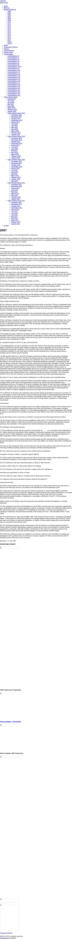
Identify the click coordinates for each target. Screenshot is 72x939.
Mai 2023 (14, 174)
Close (6, 3)
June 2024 (14, 149)
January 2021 (15, 224)
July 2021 (14, 211)
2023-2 (10, 43)
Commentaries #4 (13, 61)
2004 (9, 11)
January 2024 (15, 158)
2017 (9, 36)
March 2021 (15, 220)
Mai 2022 (14, 192)
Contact (6, 226)
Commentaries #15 (14, 79)
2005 (9, 13)
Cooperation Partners (11, 47)
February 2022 (16, 197)
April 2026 (11, 106)
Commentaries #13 (14, 76)
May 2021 (14, 217)
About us (7, 8)
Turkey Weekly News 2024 (16, 136)
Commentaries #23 (14, 93)
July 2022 (14, 215)
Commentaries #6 (13, 65)
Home (6, 6)
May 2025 (14, 127)
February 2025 (16, 133)
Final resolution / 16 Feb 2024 (10, 722)
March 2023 (15, 176)
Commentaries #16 (14, 81)
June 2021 (14, 213)
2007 (9, 17)
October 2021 (15, 206)
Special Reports (9, 51)
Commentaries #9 (13, 68)
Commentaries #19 (14, 86)
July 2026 (11, 101)
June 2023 (14, 172)
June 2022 (14, 190)
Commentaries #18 (14, 84)
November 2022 (16, 186)
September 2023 (16, 167)
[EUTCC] (3, 1)
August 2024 (15, 145)
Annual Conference (10, 9)
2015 (9, 33)
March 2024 (15, 154)
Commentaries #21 (14, 90)
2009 (9, 20)
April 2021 (14, 218)
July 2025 (14, 124)
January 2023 (15, 179)
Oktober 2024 (15, 142)
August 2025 (15, 122)
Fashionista (4, 938)
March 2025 (15, 131)
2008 (9, 18)
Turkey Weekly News (11, 97)
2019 (9, 40)
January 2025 (15, 134)
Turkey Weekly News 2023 (16, 159)
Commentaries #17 (14, 83)
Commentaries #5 (13, 63)
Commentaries (8, 54)
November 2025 (16, 117)
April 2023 (14, 181)
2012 (9, 26)
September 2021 (16, 208)
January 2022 (15, 199)
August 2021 (15, 209)
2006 (9, 15)
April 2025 (14, 129)
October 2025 (15, 118)
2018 (9, 38)
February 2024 (16, 156)
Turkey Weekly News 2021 (16, 201)
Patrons (6, 49)
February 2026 (12, 109)
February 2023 (16, 177)
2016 (9, 34)
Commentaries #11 (14, 72)
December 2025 (16, 115)
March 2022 (15, 193)
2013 (9, 29)
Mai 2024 (14, 151)
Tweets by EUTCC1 (6, 933)
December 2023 (16, 161)
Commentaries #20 (14, 88)
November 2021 (16, 204)
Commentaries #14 (14, 77)
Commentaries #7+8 (14, 67)
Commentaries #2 (13, 58)
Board (6, 45)
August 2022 (15, 188)
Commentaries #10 (14, 70)
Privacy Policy (8, 52)
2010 (9, 22)
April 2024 (14, 152)
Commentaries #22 (14, 92)
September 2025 (16, 120)
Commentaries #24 (14, 95)
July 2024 (14, 147)
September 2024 (16, 143)
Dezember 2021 (16, 202)
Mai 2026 (11, 104)
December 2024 (16, 138)
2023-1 (10, 42)
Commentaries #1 (13, 56)
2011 (9, 24)
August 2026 (12, 99)
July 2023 (14, 170)
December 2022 (16, 184)
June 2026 (11, 102)
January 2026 (12, 111)
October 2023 (15, 165)
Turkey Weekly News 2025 (16, 113)
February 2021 (16, 222)
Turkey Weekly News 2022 (16, 183)
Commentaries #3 (13, 59)
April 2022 (14, 195)
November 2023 (16, 163)
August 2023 (15, 168)
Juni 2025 (14, 126)
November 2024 (16, 140)
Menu (2, 3)
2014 (9, 31)
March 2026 (11, 108)
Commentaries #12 (14, 74)
